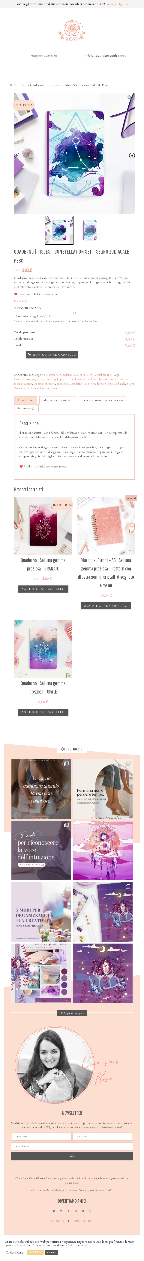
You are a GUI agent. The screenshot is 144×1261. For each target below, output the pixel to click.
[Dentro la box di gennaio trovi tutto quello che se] (103, 912)
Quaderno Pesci (80, 384)
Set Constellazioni (38, 388)
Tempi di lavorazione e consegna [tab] (102, 400)
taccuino (56, 388)
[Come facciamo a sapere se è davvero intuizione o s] (41, 850)
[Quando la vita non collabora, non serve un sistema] (41, 789)
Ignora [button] (123, 4)
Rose (72, 31)
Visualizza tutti (103, 375)
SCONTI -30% (83, 375)
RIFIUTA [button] (51, 1252)
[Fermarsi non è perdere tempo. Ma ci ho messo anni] (103, 789)
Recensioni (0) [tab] (26, 408)
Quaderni (66, 375)
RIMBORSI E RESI (83, 1221)
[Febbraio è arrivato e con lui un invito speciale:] (103, 850)
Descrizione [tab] (25, 400)
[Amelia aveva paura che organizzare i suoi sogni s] (41, 912)
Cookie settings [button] (15, 1252)
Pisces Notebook (44, 384)
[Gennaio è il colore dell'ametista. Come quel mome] (103, 973)
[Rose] (11, 85)
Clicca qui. (112, 4)
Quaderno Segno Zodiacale (108, 384)
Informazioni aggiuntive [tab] (57, 400)
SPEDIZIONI (58, 1221)
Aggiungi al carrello (54, 355)
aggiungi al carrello (43, 589)
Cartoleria (21, 85)
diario (40, 379)
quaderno (62, 384)
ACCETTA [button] (36, 1252)
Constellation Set (24, 379)
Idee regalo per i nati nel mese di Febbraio (72, 379)
